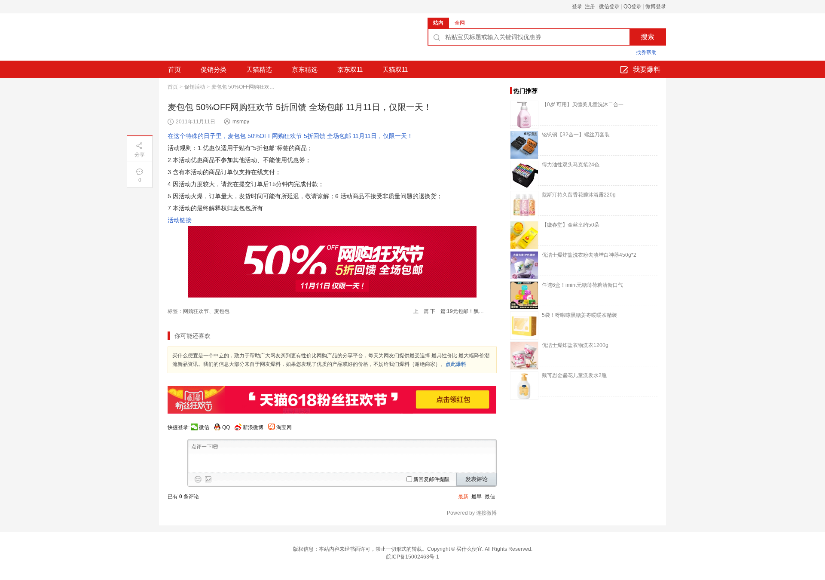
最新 (463, 497)
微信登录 (609, 6)
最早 (476, 497)
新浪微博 (253, 427)
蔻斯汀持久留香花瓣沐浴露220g (579, 195)
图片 (208, 479)
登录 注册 (583, 6)
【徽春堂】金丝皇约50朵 (570, 225)
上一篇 (421, 311)
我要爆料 (646, 69)
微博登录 (655, 6)
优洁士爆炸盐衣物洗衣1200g (575, 345)
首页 (174, 69)
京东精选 (305, 69)
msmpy (240, 122)
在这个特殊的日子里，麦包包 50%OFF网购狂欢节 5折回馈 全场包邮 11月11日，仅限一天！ (290, 135)
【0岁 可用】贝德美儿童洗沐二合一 (582, 104)
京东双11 (350, 69)
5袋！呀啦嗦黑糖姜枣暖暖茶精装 (579, 315)
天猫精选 (259, 69)
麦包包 (221, 311)
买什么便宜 (469, 549)
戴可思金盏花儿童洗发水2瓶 (574, 375)
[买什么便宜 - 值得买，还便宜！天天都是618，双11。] (223, 40)
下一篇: (458, 311)
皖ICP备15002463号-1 (412, 557)
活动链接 (180, 220)
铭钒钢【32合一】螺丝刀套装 (576, 135)
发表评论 (476, 479)
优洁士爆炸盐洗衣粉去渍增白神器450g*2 (589, 255)
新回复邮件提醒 (431, 479)
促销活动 (194, 87)
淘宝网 (284, 427)
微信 (204, 427)
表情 (198, 479)
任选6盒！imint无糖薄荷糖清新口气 (582, 285)
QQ (226, 427)
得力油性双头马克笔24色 (570, 165)
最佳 (490, 497)
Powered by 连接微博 (472, 513)
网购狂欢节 (196, 311)
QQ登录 (632, 6)
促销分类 (213, 69)
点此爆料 (456, 364)
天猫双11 (395, 69)
